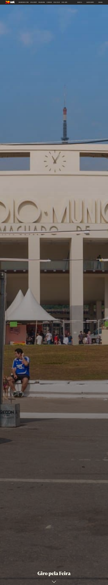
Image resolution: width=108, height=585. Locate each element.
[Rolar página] (54, 582)
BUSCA (79, 2)
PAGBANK (41, 2)
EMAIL (100, 2)
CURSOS (49, 2)
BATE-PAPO (90, 2)
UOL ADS (64, 2)
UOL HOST (33, 2)
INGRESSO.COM (24, 2)
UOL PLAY (56, 2)
